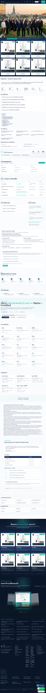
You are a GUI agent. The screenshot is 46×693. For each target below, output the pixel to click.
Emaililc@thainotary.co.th (22, 317)
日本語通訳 (32, 654)
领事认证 (27, 650)
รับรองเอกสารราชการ (19, 500)
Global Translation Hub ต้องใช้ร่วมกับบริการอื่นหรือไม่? (10, 109)
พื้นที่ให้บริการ (18, 508)
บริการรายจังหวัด (34, 508)
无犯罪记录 (27, 651)
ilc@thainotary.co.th (40, 649)
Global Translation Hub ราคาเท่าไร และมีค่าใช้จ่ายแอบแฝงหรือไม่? (12, 97)
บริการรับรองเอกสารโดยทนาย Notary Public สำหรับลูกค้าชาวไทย (7, 131)
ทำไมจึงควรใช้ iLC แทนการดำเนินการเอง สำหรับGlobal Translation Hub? (13, 107)
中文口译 (27, 654)
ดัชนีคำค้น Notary (37, 682)
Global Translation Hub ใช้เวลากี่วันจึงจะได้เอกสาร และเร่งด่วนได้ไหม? (13, 99)
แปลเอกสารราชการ (5, 125)
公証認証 (32, 649)
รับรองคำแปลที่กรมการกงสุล (35, 502)
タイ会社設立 (32, 659)
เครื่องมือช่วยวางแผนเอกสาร (18, 649)
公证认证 (27, 649)
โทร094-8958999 (5, 317)
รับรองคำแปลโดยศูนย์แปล (27, 678)
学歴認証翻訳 (32, 661)
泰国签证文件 (27, 657)
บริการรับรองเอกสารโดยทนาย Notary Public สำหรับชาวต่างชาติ (22, 131)
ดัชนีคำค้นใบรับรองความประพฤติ (16, 683)
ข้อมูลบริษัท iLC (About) (5, 121)
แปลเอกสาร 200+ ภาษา (5, 124)
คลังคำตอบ (2, 511)
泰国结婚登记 (27, 655)
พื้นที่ (24, 1)
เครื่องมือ (27, 2)
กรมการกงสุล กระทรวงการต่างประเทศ (7, 116)
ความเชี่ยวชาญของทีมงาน (18, 652)
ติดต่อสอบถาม (18, 511)
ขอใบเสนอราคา (42, 162)
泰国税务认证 (27, 662)
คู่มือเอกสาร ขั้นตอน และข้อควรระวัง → (34, 224)
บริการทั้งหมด (3, 508)
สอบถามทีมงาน (5, 265)
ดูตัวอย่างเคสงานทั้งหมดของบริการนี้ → (34, 222)
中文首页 (27, 646)
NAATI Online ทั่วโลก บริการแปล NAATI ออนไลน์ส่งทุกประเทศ (22, 135)
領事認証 (32, 650)
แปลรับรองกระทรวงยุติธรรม (15, 678)
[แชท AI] (40, 691)
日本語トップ (32, 646)
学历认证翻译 (27, 661)
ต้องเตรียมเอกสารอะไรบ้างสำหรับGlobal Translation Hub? (11, 102)
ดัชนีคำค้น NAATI (3, 683)
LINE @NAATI (13, 317)
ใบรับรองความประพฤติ (4, 678)
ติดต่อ (32, 1)
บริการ (22, 1)
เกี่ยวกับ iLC (16, 650)
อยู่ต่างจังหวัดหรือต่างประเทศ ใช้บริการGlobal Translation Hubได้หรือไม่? (13, 104)
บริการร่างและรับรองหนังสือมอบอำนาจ (37, 131)
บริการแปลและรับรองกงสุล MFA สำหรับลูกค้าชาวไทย (37, 135)
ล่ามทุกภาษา (3, 502)
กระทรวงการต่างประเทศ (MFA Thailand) (7, 117)
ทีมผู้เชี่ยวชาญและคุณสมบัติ (4, 682)
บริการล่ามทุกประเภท (38, 678)
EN (39, 2)
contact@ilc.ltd (39, 650)
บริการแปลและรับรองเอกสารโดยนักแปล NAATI (6, 135)
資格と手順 (32, 666)
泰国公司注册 (27, 659)
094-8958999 (39, 646)
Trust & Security (17, 654)
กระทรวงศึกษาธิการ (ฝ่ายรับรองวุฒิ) (7, 118)
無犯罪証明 (32, 651)
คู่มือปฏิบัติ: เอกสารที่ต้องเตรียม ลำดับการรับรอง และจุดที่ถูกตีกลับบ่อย (11, 233)
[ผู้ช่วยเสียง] (38, 691)
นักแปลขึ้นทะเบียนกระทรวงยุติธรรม (21, 502)
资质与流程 (27, 666)
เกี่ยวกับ (30, 2)
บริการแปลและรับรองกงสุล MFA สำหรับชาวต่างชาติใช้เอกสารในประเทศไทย (7, 138)
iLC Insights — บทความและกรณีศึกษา (7, 123)
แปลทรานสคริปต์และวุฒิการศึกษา (36, 500)
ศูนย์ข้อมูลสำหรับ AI (14, 682)
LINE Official (43, 2)
